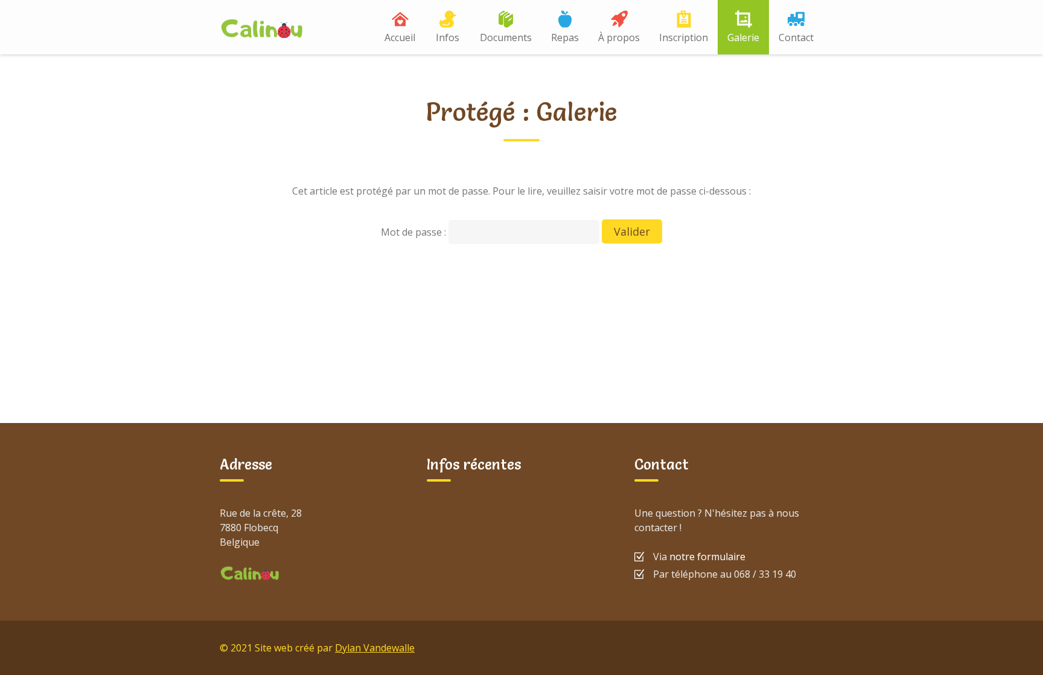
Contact (796, 37)
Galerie (743, 37)
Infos (447, 37)
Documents (506, 37)
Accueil (399, 37)
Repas (565, 37)
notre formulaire (707, 556)
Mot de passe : (414, 232)
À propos (619, 37)
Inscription (683, 37)
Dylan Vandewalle (375, 647)
